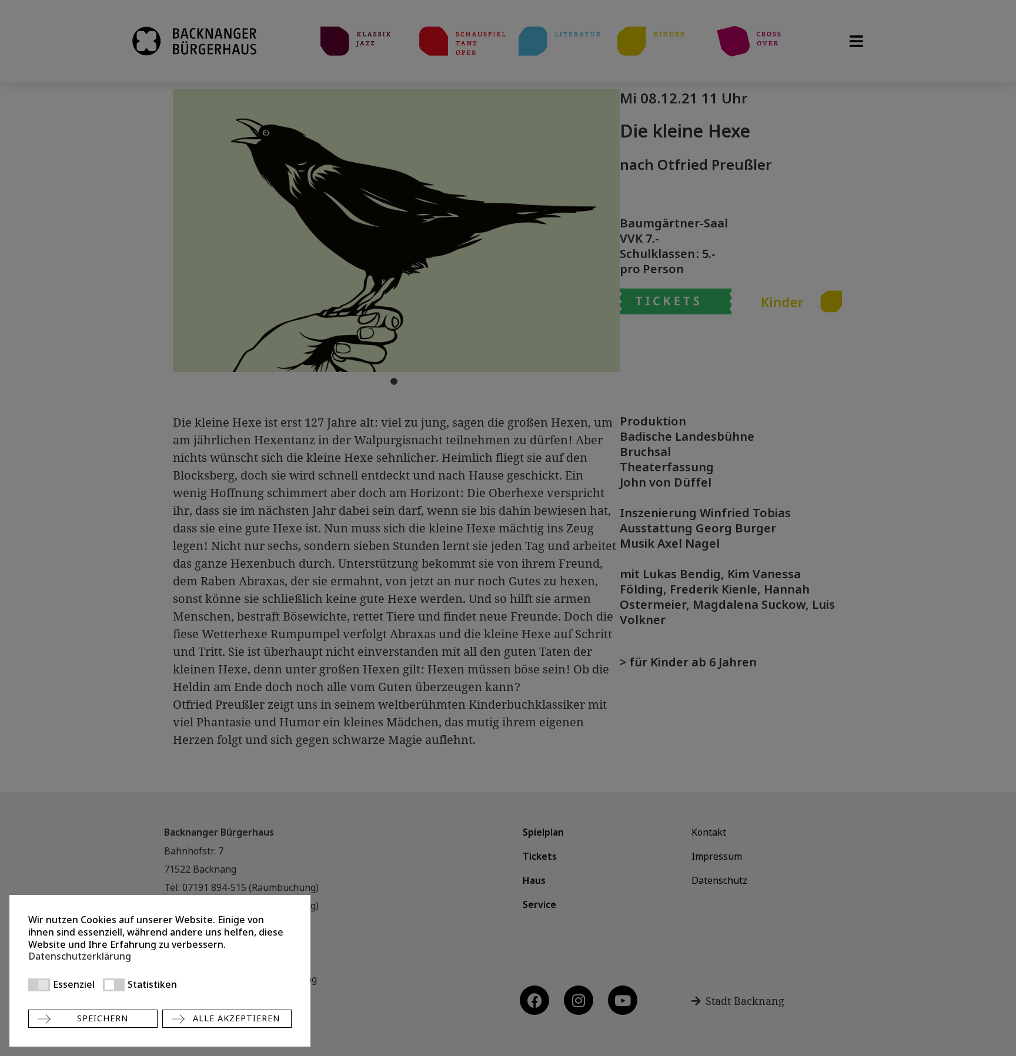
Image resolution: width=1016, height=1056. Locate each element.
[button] (39, 984)
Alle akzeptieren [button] (236, 1018)
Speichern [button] (102, 1018)
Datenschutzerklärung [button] (79, 956)
